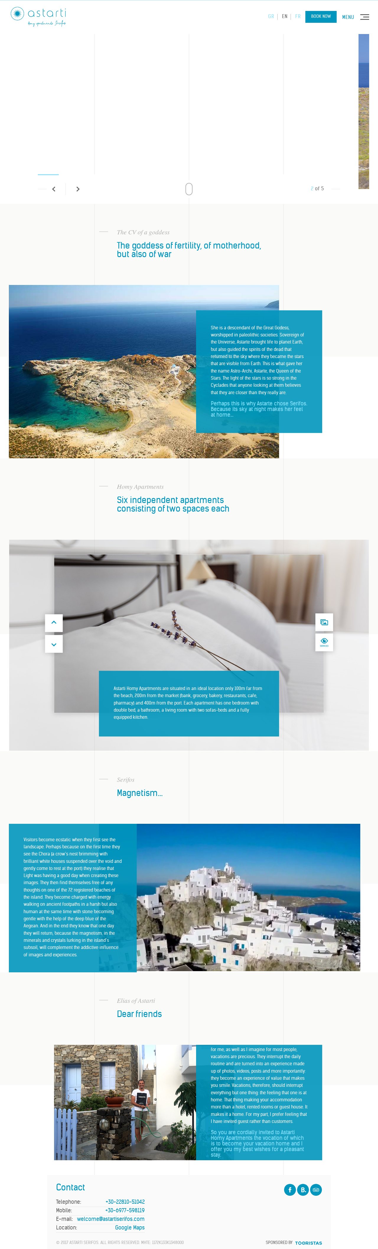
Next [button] (54, 644)
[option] (189, 107)
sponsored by (279, 1243)
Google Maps (130, 1228)
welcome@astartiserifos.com (111, 1219)
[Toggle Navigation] (364, 17)
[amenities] (324, 642)
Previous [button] (54, 623)
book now (321, 16)
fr (298, 16)
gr (271, 16)
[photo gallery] (324, 622)
